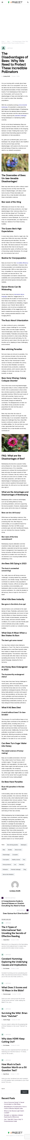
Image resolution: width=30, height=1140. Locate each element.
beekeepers (23, 844)
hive (24, 859)
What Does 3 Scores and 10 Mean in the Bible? (14, 989)
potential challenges (20, 115)
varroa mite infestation (8, 874)
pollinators (5, 869)
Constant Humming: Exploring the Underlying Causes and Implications (14, 961)
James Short (6, 939)
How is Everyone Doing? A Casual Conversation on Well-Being (14, 1103)
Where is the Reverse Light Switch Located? (14, 1111)
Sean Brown (6, 1074)
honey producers (7, 864)
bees (4, 849)
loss (15, 864)
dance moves (18, 849)
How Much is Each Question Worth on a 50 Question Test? (14, 1067)
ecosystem (15, 854)
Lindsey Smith (6, 76)
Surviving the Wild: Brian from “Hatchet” (14, 1015)
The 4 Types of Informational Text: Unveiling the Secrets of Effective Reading (14, 932)
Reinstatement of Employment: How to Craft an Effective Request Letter (15, 1107)
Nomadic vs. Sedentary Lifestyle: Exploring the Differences (13, 1116)
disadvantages (6, 854)
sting (25, 869)
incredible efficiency (22, 263)
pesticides (21, 864)
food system (6, 859)
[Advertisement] (15, 20)
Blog (8, 41)
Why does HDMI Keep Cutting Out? (13, 1040)
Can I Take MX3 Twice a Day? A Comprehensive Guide (13, 1120)
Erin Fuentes (6, 968)
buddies (10, 849)
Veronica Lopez (7, 994)
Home (3, 41)
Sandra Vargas (6, 1019)
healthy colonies (16, 859)
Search (3, 1088)
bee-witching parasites (12, 844)
